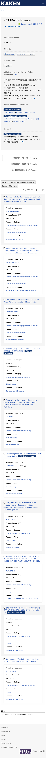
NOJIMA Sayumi (11, 671)
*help (40, 24)
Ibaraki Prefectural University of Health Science (21, 290)
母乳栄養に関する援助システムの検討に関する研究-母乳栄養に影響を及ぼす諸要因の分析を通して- (22, 610)
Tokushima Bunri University (14, 239)
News (3, 739)
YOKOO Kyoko (10, 519)
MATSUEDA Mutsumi (12, 466)
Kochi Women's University (14, 650)
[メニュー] (43, 2)
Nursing (32, 112)
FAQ (3, 735)
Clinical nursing (9, 112)
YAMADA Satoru (11, 417)
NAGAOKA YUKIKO (12, 263)
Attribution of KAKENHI (9, 747)
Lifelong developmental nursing (15, 119)
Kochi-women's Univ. (12, 445)
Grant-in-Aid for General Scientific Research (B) (21, 685)
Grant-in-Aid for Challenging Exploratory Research (22, 225)
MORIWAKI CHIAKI (12, 312)
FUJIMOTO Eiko (11, 571)
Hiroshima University (12, 547)
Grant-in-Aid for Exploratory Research (18, 377)
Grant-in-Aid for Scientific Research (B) (18, 431)
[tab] (24, 158)
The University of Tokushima (15, 391)
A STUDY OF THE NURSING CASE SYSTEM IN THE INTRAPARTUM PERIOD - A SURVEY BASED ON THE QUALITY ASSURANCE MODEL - (22, 558)
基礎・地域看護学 (11, 438)
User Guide (5, 731)
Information (5, 727)
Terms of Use (6, 743)
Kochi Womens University (14, 494)
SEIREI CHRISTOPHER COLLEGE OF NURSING (22, 599)
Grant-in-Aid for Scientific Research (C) (18, 533)
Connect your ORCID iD (30, 24)
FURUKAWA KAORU (12, 211)
